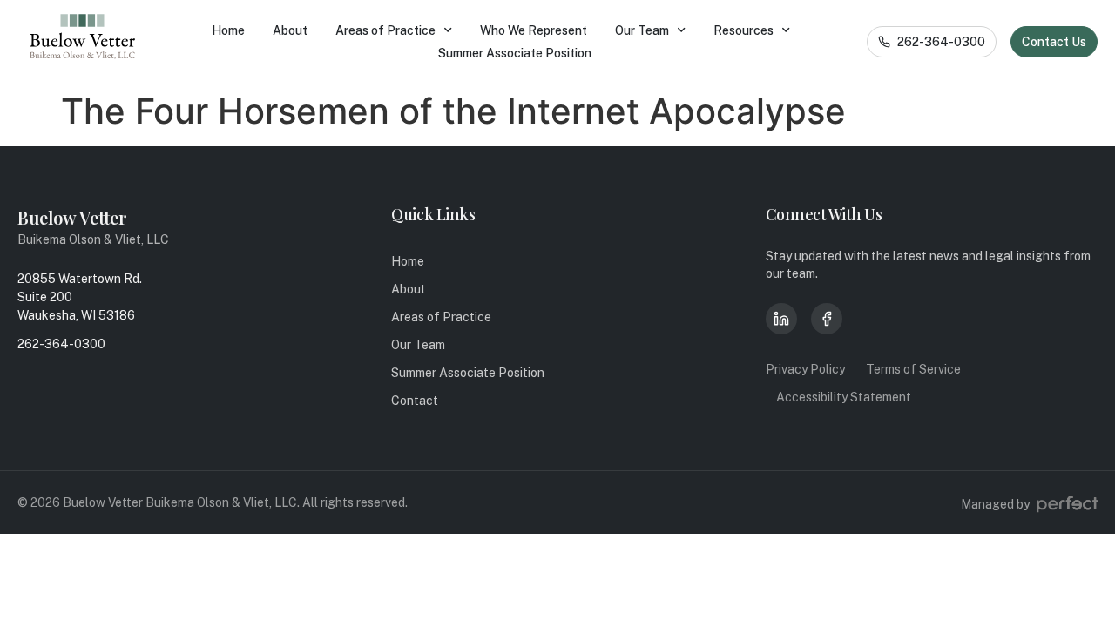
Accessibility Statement (843, 397)
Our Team (642, 30)
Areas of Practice (385, 30)
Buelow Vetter (72, 217)
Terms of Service (913, 369)
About (290, 30)
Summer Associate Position (514, 53)
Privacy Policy (805, 369)
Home (228, 30)
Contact (414, 401)
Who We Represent (533, 30)
